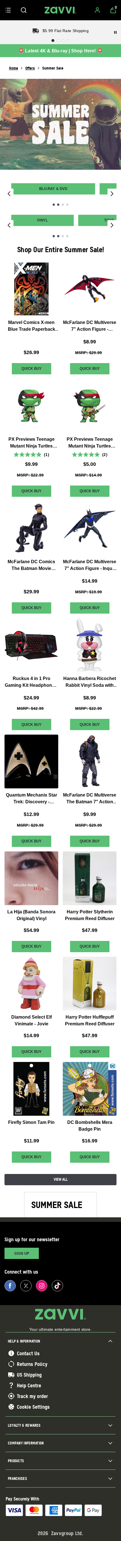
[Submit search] (23, 10)
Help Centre (29, 1385)
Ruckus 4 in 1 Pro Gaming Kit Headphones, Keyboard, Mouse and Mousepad (31, 682)
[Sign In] (97, 10)
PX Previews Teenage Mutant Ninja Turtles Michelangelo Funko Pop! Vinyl (31, 443)
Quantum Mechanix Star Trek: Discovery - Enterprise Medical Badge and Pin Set (31, 799)
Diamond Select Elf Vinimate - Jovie (31, 1020)
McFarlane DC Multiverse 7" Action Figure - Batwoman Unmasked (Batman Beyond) (89, 326)
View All (61, 1179)
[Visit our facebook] (10, 1285)
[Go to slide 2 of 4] (58, 204)
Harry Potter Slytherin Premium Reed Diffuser (90, 915)
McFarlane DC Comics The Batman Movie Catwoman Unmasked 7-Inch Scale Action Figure (31, 565)
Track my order (32, 1396)
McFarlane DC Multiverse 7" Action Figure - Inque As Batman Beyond (89, 565)
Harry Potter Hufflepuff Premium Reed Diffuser (90, 1020)
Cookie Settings (33, 1407)
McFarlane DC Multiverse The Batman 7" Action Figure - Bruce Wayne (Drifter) (89, 799)
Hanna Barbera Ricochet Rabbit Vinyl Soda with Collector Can (89, 682)
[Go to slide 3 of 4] (63, 204)
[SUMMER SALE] (60, 124)
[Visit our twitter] (26, 1285)
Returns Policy (32, 1364)
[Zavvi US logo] (60, 10)
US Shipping (29, 1375)
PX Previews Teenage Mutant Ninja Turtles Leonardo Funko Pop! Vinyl (89, 443)
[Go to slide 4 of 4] (67, 204)
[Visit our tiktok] (57, 1285)
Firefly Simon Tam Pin (31, 1122)
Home (13, 68)
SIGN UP (21, 1253)
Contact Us (28, 1353)
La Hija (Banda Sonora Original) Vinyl (31, 915)
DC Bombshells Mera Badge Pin (89, 1125)
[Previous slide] (9, 193)
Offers (30, 68)
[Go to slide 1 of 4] (54, 204)
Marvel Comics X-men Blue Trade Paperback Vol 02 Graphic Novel (31, 326)
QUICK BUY (31, 368)
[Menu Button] (8, 10)
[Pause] (115, 32)
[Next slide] (111, 193)
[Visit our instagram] (41, 1285)
